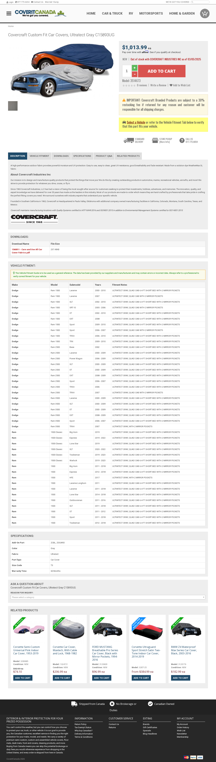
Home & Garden (182, 13)
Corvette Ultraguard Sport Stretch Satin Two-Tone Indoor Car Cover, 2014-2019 (146, 651)
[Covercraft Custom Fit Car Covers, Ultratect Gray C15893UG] (62, 70)
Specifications (82, 155)
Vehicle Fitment (39, 155)
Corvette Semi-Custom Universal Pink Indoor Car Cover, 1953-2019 (26, 650)
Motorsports (151, 13)
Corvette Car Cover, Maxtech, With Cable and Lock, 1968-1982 (65, 650)
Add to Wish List (181, 85)
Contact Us (38, 2)
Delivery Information (84, 734)
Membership (182, 737)
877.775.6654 (23, 2)
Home (91, 13)
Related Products (128, 155)
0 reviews (142, 85)
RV (131, 13)
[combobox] (108, 597)
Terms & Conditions (84, 737)
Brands (146, 724)
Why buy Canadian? (84, 730)
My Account (182, 724)
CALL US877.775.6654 (192, 140)
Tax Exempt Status (83, 727)
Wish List (181, 730)
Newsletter (182, 734)
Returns (112, 727)
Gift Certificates (150, 727)
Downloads (61, 155)
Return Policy (80, 724)
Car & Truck (112, 13)
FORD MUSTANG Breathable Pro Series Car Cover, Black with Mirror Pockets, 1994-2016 (105, 653)
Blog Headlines (150, 734)
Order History (183, 727)
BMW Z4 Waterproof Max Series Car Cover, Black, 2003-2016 (184, 650)
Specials (147, 730)
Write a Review (158, 85)
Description (17, 155)
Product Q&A (104, 155)
